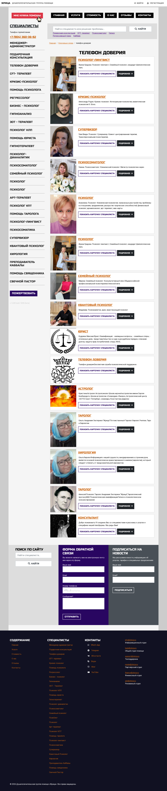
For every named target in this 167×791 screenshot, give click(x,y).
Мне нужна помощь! (27, 15)
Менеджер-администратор (22, 44)
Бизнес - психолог (24, 106)
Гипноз (112, 33)
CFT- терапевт (20, 73)
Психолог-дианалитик (20, 156)
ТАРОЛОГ (84, 415)
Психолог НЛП (21, 130)
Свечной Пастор (22, 281)
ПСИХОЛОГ (86, 239)
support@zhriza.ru (132, 656)
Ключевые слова (65, 43)
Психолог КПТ (21, 205)
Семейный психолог (26, 173)
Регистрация (157, 3)
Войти (140, 3)
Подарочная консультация (21, 56)
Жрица (5, 3)
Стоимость (94, 15)
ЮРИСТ (83, 331)
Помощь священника (27, 273)
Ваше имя (67, 565)
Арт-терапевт (20, 197)
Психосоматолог (23, 165)
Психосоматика (22, 230)
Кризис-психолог (24, 81)
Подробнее (124, 74)
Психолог (17, 189)
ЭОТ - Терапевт (21, 122)
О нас (110, 15)
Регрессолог (20, 98)
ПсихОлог (17, 181)
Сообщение (68, 596)
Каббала (76, 36)
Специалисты (24, 26)
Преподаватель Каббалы (22, 263)
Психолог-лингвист (25, 221)
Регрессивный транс (62, 36)
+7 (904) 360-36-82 (23, 37)
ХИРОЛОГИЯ (87, 452)
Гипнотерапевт (22, 146)
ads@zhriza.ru (130, 681)
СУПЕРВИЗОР (87, 129)
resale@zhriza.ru (131, 664)
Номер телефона (70, 586)
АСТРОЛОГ (85, 388)
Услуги (75, 15)
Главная (58, 15)
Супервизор (19, 238)
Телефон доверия (24, 65)
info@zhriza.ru (130, 640)
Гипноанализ (20, 114)
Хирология (18, 254)
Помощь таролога (24, 214)
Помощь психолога (25, 90)
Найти (142, 29)
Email (65, 575)
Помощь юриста (23, 138)
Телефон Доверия (92, 359)
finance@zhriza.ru (132, 673)
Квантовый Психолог (27, 246)
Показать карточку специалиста (97, 74)
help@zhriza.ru (130, 648)
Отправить (72, 616)
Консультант (88, 517)
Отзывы (126, 15)
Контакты (144, 15)
